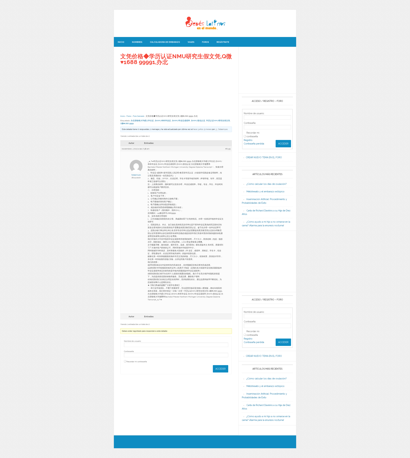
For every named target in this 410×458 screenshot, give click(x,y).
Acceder (220, 369)
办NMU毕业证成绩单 (181, 120)
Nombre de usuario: (132, 341)
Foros (129, 116)
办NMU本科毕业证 (163, 120)
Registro (248, 140)
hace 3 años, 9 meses (202, 129)
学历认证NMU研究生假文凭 (218, 120)
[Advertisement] (176, 89)
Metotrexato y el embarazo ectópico (265, 191)
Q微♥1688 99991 (127, 123)
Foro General (138, 116)
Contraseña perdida (254, 143)
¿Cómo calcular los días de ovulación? (266, 184)
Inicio (122, 116)
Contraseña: (129, 351)
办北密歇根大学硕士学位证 (142, 120)
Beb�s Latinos (205, 23)
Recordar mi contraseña (137, 361)
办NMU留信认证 (198, 120)
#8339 (227, 149)
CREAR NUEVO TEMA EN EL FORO (264, 157)
